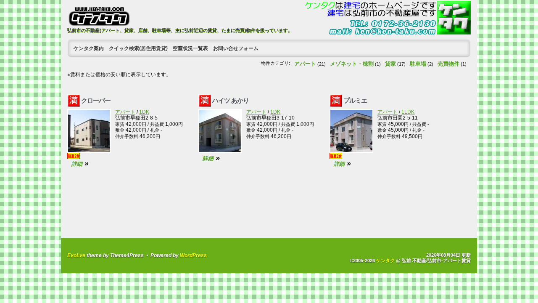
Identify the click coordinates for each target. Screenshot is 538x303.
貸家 (390, 64)
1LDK (407, 112)
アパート (305, 64)
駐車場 (418, 64)
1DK (144, 112)
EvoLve (76, 255)
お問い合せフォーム (235, 48)
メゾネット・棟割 (352, 64)
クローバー (96, 100)
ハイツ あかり (230, 100)
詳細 (76, 164)
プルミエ (355, 100)
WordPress (193, 255)
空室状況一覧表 (190, 48)
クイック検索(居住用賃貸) (138, 48)
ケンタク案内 (89, 48)
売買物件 (448, 64)
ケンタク (385, 260)
